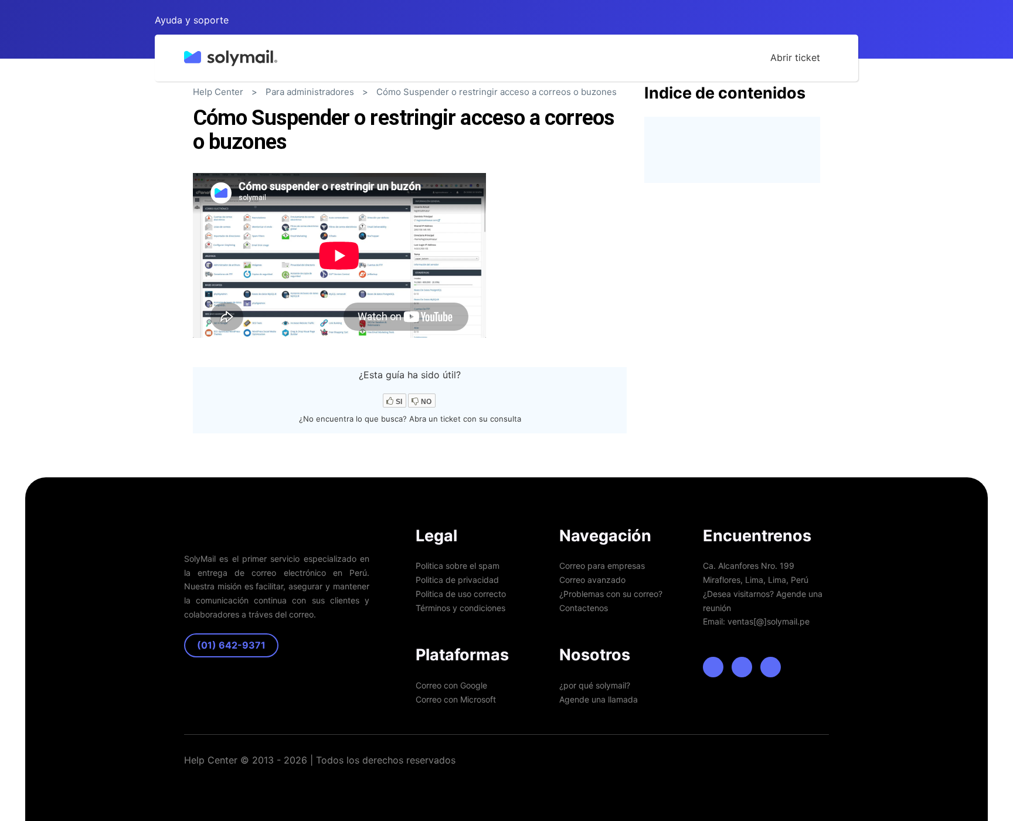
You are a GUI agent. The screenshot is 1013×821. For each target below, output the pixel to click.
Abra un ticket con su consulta (465, 418)
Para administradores (310, 91)
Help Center (218, 91)
